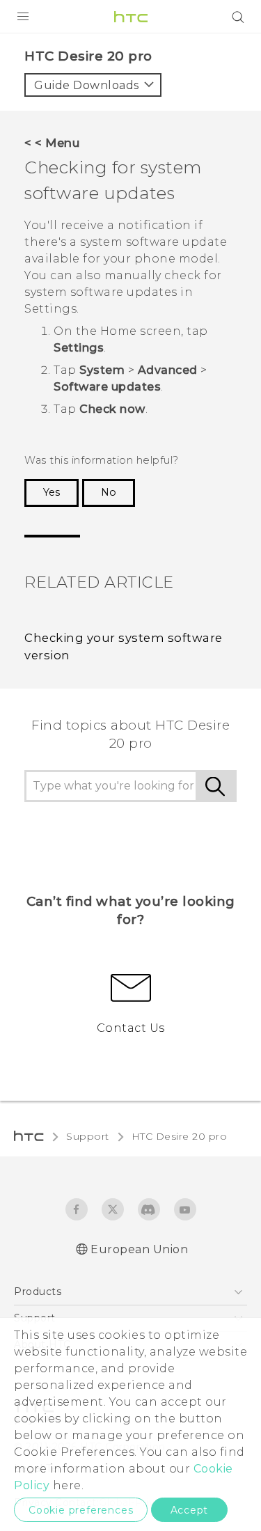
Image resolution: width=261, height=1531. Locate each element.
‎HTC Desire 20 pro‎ (180, 1136)
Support (87, 1136)
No (108, 492)
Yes (51, 492)
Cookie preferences (81, 1510)
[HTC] (131, 16)
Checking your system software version (123, 646)
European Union (139, 1249)
